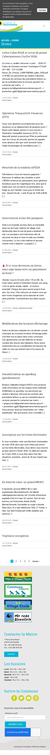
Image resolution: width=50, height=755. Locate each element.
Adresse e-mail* (11, 713)
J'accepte (42, 10)
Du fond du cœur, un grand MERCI (23, 482)
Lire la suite (6, 100)
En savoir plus (8, 17)
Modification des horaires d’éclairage (25, 323)
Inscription (27, 747)
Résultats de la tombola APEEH (21, 167)
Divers (15, 98)
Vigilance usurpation (15, 535)
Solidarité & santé (25, 308)
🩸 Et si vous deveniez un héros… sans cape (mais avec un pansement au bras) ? (24, 269)
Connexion (18, 747)
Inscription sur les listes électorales (24, 434)
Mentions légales (39, 747)
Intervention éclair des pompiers (22, 218)
